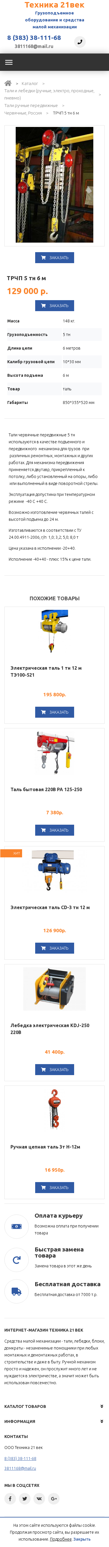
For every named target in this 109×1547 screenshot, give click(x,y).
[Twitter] (25, 1498)
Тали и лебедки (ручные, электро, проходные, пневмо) (49, 94)
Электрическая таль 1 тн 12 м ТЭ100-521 (46, 671)
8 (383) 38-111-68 (34, 37)
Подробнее (61, 1539)
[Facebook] (10, 1498)
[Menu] (8, 62)
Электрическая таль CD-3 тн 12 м (50, 907)
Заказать (58, 257)
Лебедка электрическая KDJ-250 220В (49, 1029)
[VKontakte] (39, 1498)
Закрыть (82, 1539)
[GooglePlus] (54, 1498)
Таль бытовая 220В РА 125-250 (46, 789)
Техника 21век (54, 4)
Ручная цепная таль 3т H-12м (45, 1146)
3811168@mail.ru (34, 46)
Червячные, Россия (23, 112)
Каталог (30, 83)
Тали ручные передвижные (31, 105)
